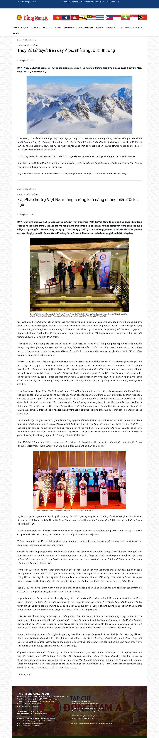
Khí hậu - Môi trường (29, 40)
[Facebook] (118, 1)
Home (19, 40)
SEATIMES (75, 716)
